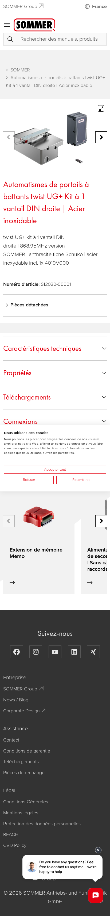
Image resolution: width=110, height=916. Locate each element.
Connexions (20, 421)
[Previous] (9, 137)
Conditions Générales (25, 802)
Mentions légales (20, 813)
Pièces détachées (29, 305)
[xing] (93, 651)
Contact (11, 740)
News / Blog (15, 700)
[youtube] (55, 651)
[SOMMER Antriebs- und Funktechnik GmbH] (34, 25)
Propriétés (17, 372)
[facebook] (16, 651)
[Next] (101, 137)
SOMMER (20, 70)
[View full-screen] (101, 108)
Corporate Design (21, 711)
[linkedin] (74, 651)
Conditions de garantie (26, 751)
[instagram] (35, 651)
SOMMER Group (20, 6)
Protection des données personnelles (42, 824)
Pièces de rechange (24, 773)
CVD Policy (14, 845)
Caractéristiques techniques (42, 348)
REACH (10, 834)
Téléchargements (27, 397)
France (99, 6)
